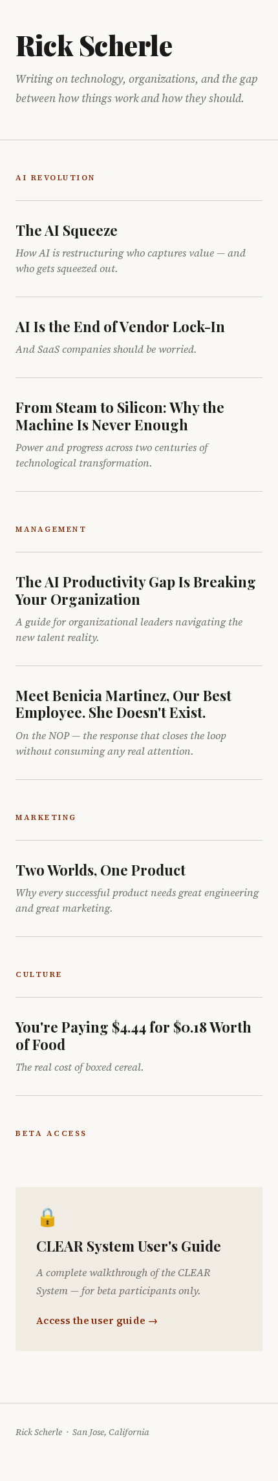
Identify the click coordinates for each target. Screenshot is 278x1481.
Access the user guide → (97, 1320)
